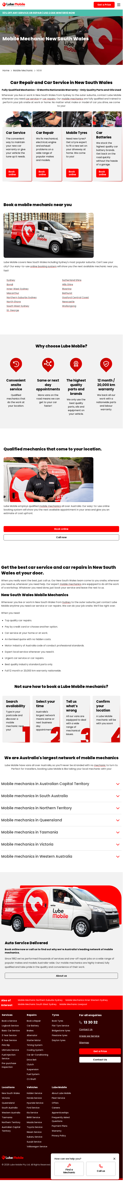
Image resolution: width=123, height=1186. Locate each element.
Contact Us (85, 1029)
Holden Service (34, 1093)
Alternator (32, 1035)
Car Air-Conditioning (37, 1054)
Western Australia (11, 1112)
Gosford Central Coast (75, 297)
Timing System (34, 1045)
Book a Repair (34, 1020)
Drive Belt (32, 1059)
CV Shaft (31, 1079)
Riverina (66, 289)
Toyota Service (34, 1127)
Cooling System (35, 1050)
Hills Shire (67, 284)
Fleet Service (58, 1097)
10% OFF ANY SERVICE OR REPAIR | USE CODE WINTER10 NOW (38, 12)
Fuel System (33, 1074)
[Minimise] (114, 1158)
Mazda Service (34, 1122)
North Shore (14, 301)
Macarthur (13, 293)
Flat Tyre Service (60, 1025)
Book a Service (9, 1020)
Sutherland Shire (71, 280)
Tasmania (7, 1117)
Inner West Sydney (18, 289)
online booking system (43, 266)
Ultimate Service (10, 1050)
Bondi (10, 284)
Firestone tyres (59, 1035)
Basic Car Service (11, 1030)
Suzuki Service (34, 1141)
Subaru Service (34, 1136)
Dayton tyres (58, 1040)
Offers (55, 1102)
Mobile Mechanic (23, 70)
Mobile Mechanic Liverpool (73, 1004)
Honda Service (34, 1097)
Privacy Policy (59, 1135)
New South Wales (11, 1093)
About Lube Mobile (61, 1093)
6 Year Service (9, 1040)
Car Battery (33, 1025)
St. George (13, 310)
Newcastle (68, 301)
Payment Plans (59, 1125)
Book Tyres (57, 1020)
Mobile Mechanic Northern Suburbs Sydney (40, 1000)
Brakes (30, 1030)
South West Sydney (18, 306)
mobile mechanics (72, 98)
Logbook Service (10, 1025)
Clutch (30, 1064)
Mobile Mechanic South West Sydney (37, 1004)
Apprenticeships (60, 1112)
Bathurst (67, 293)
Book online (12, 173)
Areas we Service (89, 1036)
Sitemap (84, 1042)
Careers (56, 1107)
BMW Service (33, 1117)
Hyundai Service (35, 1102)
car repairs (49, 98)
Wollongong (69, 306)
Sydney (11, 280)
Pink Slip (6, 1045)
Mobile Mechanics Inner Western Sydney (87, 1000)
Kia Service (32, 1112)
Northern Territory (11, 1122)
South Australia (10, 1107)
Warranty (57, 1130)
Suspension (33, 1069)
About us (61, 976)
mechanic (100, 765)
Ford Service (33, 1107)
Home (5, 70)
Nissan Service (34, 1132)
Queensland (8, 1102)
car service (32, 98)
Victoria (6, 1097)
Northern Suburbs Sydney (22, 297)
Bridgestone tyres (61, 1030)
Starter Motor (34, 1040)
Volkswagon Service (37, 1146)
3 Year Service (9, 1035)
